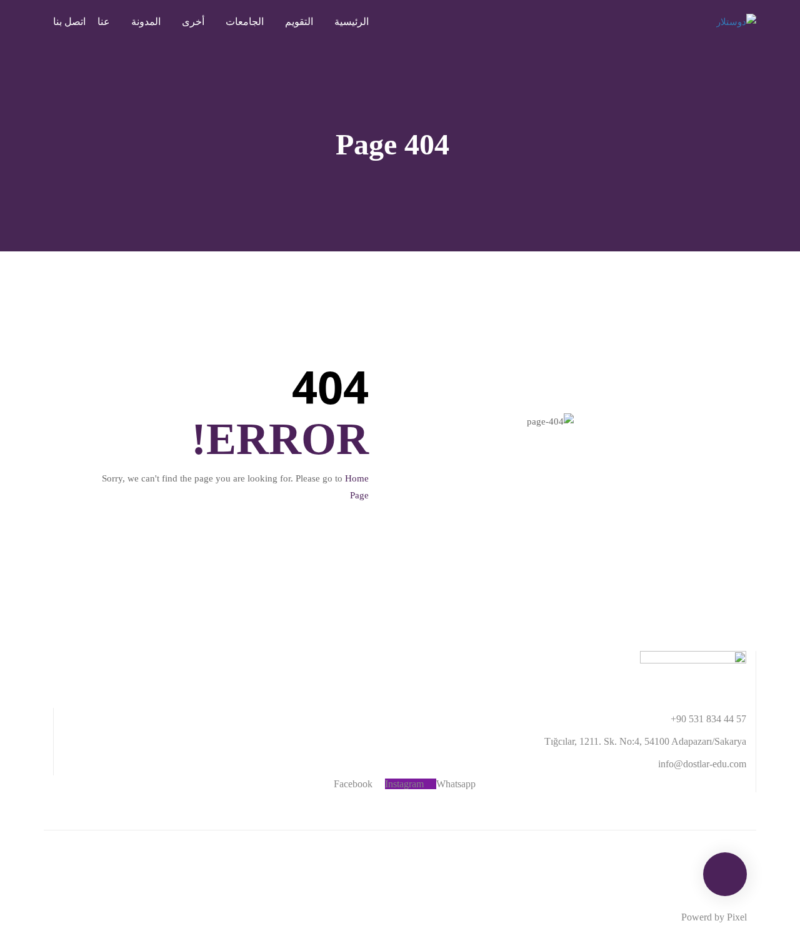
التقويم (299, 21)
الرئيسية (351, 21)
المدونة (146, 21)
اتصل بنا (69, 21)
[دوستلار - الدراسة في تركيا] (706, 22)
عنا (104, 21)
